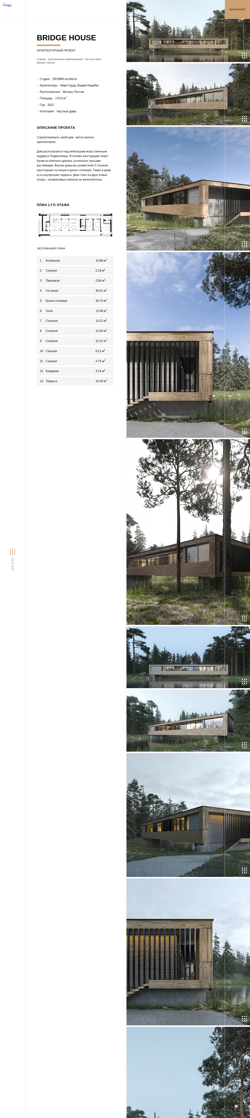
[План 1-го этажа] (75, 225)
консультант (237, 9)
